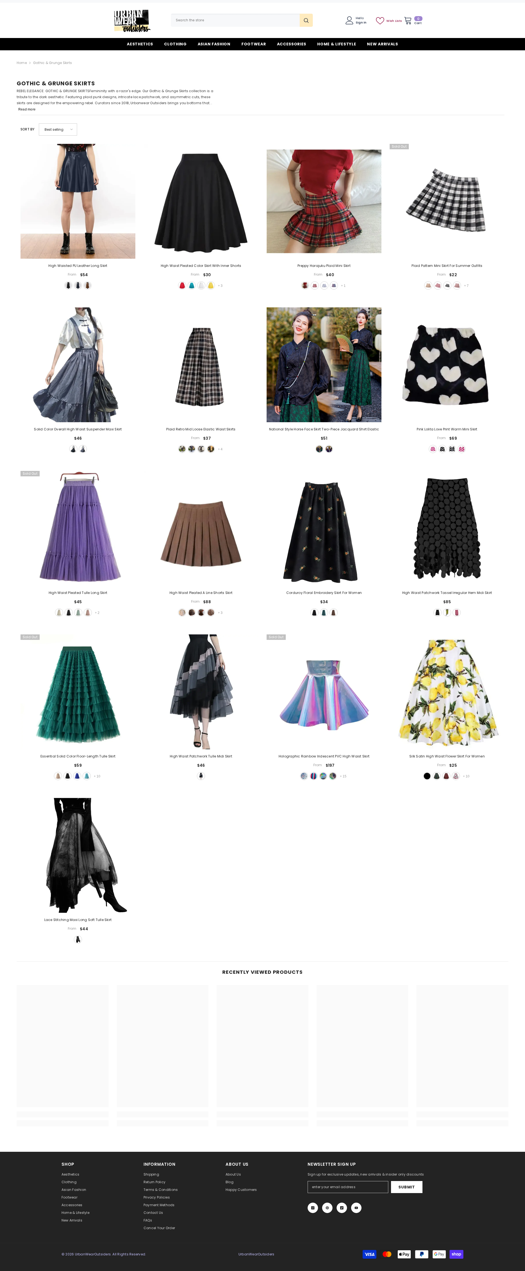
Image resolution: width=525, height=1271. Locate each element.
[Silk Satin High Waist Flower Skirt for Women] (447, 691)
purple (324, 285)
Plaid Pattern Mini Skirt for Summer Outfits (447, 265)
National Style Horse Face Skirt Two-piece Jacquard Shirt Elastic (324, 429)
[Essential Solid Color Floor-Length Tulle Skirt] (78, 691)
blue (334, 285)
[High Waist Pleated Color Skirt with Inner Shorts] (201, 201)
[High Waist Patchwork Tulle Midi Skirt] (201, 691)
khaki (87, 285)
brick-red (315, 285)
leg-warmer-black (452, 449)
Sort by (28, 129)
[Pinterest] (327, 1208)
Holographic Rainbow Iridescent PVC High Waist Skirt (324, 756)
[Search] (242, 20)
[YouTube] (356, 1208)
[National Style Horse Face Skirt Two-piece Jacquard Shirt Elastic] (324, 364)
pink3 (438, 285)
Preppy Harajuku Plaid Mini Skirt (324, 265)
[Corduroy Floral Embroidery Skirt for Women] (324, 528)
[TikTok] (342, 1208)
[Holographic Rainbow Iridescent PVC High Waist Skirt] (324, 691)
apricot (59, 612)
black (68, 285)
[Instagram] (313, 1208)
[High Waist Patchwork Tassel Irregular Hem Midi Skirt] (447, 528)
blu (333, 776)
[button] (58, 129)
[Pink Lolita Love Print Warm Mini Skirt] (447, 364)
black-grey (201, 449)
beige (182, 612)
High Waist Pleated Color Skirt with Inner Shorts (201, 265)
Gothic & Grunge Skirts (52, 62)
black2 (447, 285)
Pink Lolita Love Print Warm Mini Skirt (447, 429)
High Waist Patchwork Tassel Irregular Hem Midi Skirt (447, 592)
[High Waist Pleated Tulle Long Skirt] (78, 528)
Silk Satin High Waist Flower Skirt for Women (447, 756)
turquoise (192, 285)
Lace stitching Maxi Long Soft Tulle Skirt (78, 919)
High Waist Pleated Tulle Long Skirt (78, 592)
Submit (406, 1187)
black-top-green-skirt (319, 449)
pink (457, 285)
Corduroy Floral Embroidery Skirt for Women (324, 592)
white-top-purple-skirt (329, 449)
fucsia (314, 776)
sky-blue (87, 776)
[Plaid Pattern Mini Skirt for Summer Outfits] (447, 201)
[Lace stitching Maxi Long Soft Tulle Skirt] (78, 855)
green (211, 449)
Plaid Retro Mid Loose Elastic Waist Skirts (200, 429)
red (182, 285)
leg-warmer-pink (461, 449)
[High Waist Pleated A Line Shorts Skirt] (201, 528)
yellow (211, 285)
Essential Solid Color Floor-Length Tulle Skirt (77, 756)
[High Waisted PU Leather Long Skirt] (78, 201)
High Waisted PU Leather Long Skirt (77, 265)
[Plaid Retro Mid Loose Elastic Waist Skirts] (201, 364)
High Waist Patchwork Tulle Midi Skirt (201, 756)
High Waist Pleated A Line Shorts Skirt (201, 592)
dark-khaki (201, 612)
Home (22, 62)
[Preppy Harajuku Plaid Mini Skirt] (324, 201)
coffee (211, 612)
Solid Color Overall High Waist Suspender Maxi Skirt (78, 429)
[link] (63, 1114)
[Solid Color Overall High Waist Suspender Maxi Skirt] (78, 364)
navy (78, 285)
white (201, 285)
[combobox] (235, 20)
